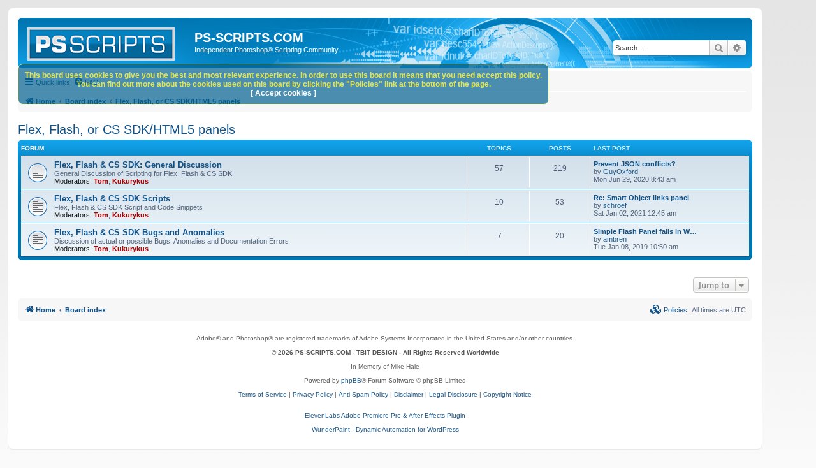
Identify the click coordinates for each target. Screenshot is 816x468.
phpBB (351, 380)
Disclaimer (408, 394)
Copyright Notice (507, 394)
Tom (101, 181)
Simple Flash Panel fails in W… (645, 231)
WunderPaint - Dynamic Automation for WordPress (385, 429)
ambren (615, 239)
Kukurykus (130, 181)
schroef (615, 205)
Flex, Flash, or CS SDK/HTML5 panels (126, 129)
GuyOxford (620, 171)
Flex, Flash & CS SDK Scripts (112, 198)
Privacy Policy (313, 394)
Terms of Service (262, 394)
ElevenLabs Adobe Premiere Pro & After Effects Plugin (385, 415)
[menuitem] (668, 310)
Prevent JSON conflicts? (635, 164)
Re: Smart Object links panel (641, 197)
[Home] (107, 41)
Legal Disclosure (453, 394)
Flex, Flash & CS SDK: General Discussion (138, 165)
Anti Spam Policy (363, 394)
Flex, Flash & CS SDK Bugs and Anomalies (139, 232)
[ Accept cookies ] (283, 93)
